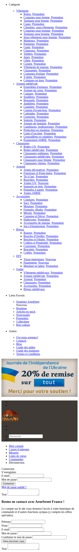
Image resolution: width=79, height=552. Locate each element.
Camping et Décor (41, 216)
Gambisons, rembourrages (45, 126)
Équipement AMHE (42, 140)
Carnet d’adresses (19, 449)
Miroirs (35, 213)
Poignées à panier (41, 189)
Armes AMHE (32, 193)
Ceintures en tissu (41, 80)
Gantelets (36, 106)
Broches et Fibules (41, 239)
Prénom (5, 521)
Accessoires (23, 196)
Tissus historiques (40, 259)
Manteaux (36, 40)
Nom (4, 525)
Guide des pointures (27, 350)
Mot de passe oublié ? (14, 487)
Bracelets (36, 249)
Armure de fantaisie (42, 123)
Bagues (35, 232)
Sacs (33, 203)
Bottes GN (37, 146)
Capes (34, 24)
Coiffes (35, 252)
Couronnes (37, 246)
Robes (34, 14)
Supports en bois (40, 186)
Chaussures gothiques (43, 153)
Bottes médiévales (41, 150)
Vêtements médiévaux (43, 272)
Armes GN (36, 183)
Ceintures (36, 199)
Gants (34, 47)
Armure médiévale (27, 83)
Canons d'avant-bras (42, 110)
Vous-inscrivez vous (13, 541)
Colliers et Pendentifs (43, 242)
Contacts (21, 340)
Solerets (35, 120)
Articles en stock (25, 311)
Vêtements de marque (43, 67)
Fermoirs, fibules (40, 209)
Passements (36, 262)
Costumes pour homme (44, 30)
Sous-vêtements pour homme (47, 37)
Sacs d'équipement (41, 226)
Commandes (16, 459)
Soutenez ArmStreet (27, 301)
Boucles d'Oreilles (41, 236)
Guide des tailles (25, 347)
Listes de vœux (17, 456)
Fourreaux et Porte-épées (45, 173)
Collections (22, 321)
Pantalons (36, 43)
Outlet (19, 269)
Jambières (36, 103)
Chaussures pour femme (44, 159)
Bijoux (20, 229)
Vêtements (22, 10)
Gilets (34, 60)
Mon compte (16, 446)
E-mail (5, 475)
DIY (18, 256)
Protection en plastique (43, 130)
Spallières (36, 97)
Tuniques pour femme (43, 20)
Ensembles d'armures (43, 87)
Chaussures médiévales (44, 156)
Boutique (21, 308)
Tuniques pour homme (43, 34)
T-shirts (35, 77)
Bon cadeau (23, 324)
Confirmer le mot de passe (16, 537)
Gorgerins (36, 116)
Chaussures (22, 143)
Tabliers (35, 53)
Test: (4, 494)
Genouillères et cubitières (45, 136)
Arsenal (20, 166)
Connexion (8, 483)
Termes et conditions (28, 354)
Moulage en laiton (41, 266)
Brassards (36, 100)
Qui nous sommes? (27, 337)
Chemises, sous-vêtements (45, 27)
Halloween (37, 219)
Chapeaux (36, 50)
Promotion (22, 318)
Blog (19, 344)
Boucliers (36, 179)
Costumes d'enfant (41, 73)
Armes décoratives (41, 169)
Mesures (14, 452)
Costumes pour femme (43, 17)
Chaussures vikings (42, 163)
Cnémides (36, 113)
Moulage (35, 206)
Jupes (34, 57)
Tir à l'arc (36, 176)
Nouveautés (23, 315)
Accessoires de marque (44, 222)
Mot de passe (9, 479)
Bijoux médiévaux (34, 289)
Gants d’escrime (40, 133)
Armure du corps (40, 90)
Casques (35, 93)
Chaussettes (37, 70)
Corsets (35, 63)
